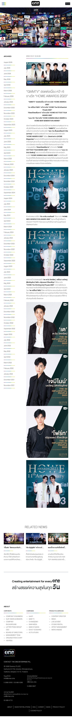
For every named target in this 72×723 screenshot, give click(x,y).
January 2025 (8, 170)
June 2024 (7, 209)
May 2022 (7, 351)
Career (41, 707)
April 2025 (7, 153)
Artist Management (59, 627)
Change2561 (33, 621)
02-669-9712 (8, 700)
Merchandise (56, 629)
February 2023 (9, 300)
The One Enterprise (35, 4)
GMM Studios (34, 627)
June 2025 (7, 141)
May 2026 (7, 79)
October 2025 (8, 119)
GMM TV (31, 619)
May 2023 (7, 283)
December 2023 (9, 243)
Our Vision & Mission (14, 619)
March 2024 (8, 226)
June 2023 (7, 277)
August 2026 (8, 62)
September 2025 (9, 124)
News (48, 707)
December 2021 (9, 379)
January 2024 (8, 238)
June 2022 (7, 345)
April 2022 (7, 357)
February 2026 (9, 96)
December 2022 (9, 311)
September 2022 (9, 328)
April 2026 (7, 85)
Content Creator (58, 616)
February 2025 (9, 164)
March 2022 (8, 362)
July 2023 (7, 272)
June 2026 (7, 73)
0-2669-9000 (8, 682)
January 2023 (8, 306)
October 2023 (8, 255)
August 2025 (8, 130)
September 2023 (9, 260)
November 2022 (9, 317)
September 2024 (9, 192)
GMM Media (33, 624)
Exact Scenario (35, 629)
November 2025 (9, 113)
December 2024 (9, 175)
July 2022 (7, 340)
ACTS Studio (34, 632)
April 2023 (7, 289)
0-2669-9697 (31, 686)
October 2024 (8, 187)
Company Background (11, 623)
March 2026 (8, 90)
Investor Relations (22, 707)
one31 (31, 616)
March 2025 (8, 158)
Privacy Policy (59, 707)
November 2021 (9, 385)
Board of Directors (14, 632)
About (9, 707)
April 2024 (7, 221)
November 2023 (9, 249)
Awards (9, 640)
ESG (34, 707)
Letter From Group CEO (14, 628)
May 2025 (7, 147)
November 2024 (9, 181)
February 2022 (9, 368)
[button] (66, 4)
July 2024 (7, 204)
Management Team (13, 635)
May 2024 (7, 215)
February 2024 (9, 232)
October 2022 (8, 323)
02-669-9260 (18, 682)
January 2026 (8, 102)
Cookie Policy (36, 710)
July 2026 (7, 68)
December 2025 (9, 107)
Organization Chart (14, 638)
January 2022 (8, 374)
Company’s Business (14, 616)
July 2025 (7, 136)
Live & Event (56, 621)
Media (53, 619)
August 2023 (8, 266)
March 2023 (8, 294)
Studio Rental (57, 624)
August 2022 (8, 334)
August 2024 (8, 198)
